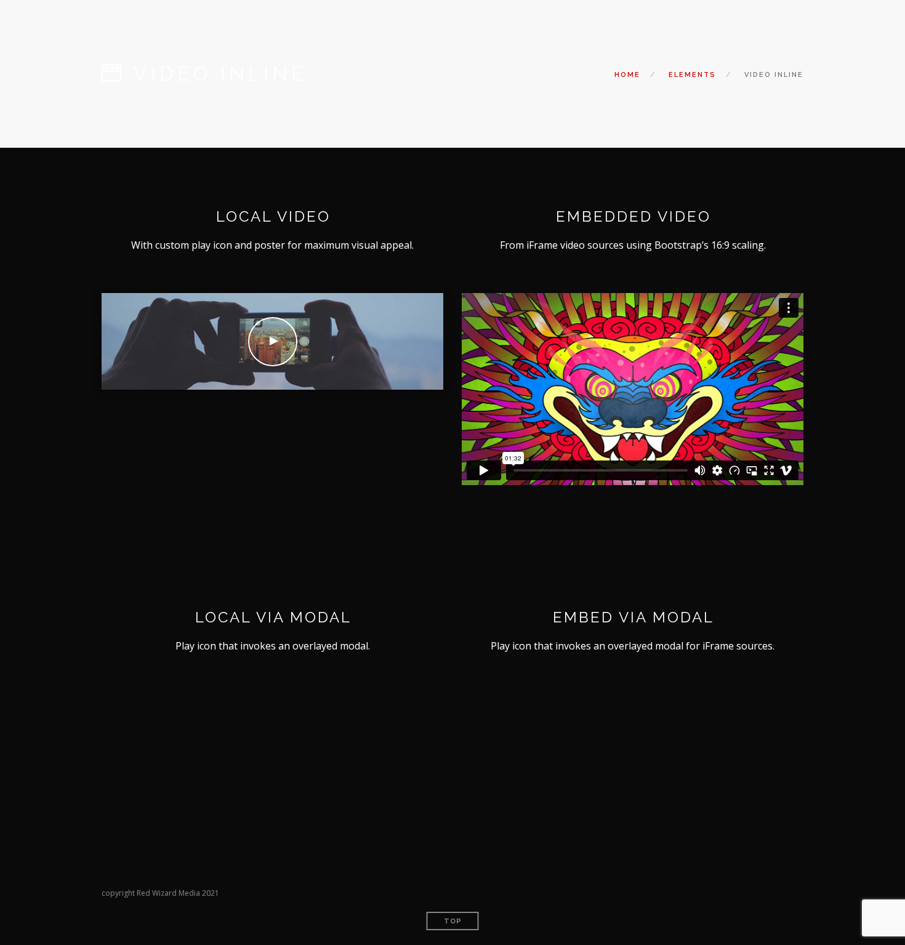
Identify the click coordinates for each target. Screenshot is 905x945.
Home (627, 75)
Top (453, 921)
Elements (692, 75)
